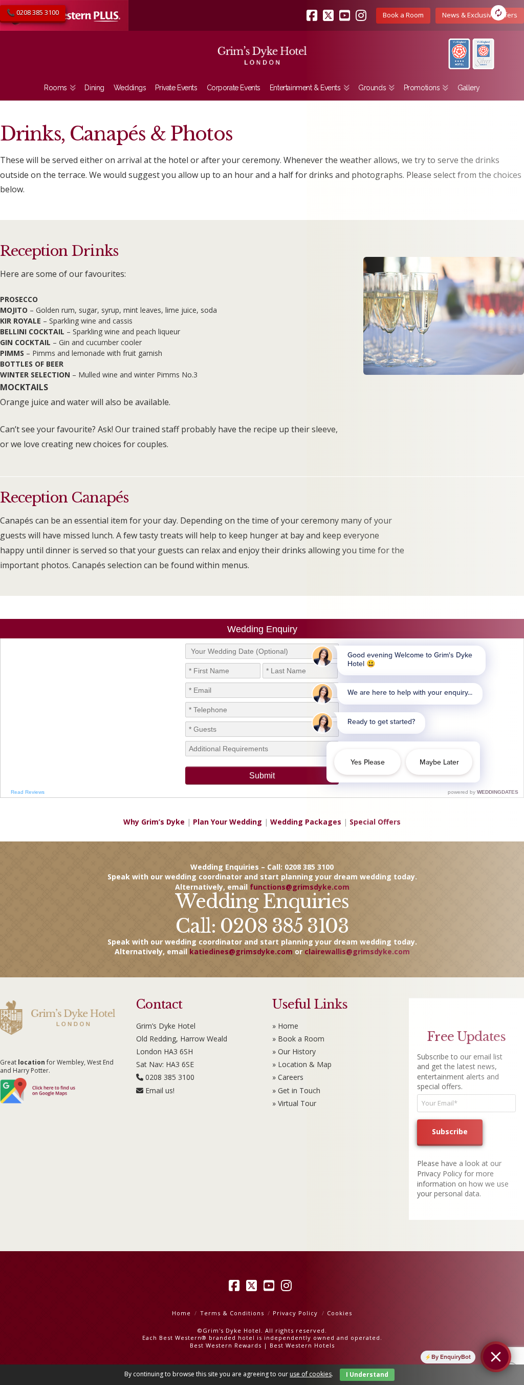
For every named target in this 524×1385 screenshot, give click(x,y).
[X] (253, 1285)
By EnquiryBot (451, 1356)
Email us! (159, 1090)
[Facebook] (236, 1285)
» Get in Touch (296, 1090)
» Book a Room (298, 1038)
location (31, 1062)
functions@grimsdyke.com (300, 887)
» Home (285, 1026)
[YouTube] (271, 1285)
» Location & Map (302, 1064)
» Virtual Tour (294, 1103)
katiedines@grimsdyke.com (241, 951)
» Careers (287, 1077)
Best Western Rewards (225, 1345)
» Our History (294, 1051)
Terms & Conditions (232, 1313)
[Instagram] (288, 1285)
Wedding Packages (305, 822)
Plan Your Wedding (227, 822)
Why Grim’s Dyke (154, 822)
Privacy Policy (295, 1313)
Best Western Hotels (302, 1345)
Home (181, 1313)
